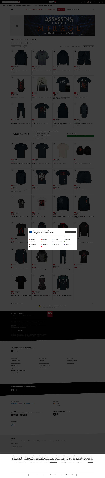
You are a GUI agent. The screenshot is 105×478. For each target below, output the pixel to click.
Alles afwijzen (53, 474)
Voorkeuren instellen (69, 475)
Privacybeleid (90, 462)
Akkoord (36, 474)
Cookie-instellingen (53, 462)
